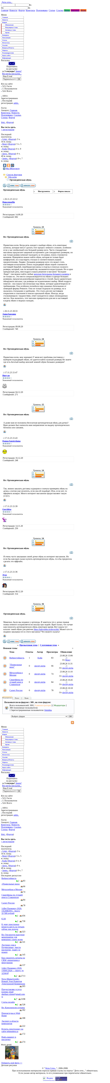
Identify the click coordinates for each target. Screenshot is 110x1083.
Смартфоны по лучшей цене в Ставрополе (16, 682)
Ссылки (59, 10)
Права (26, 698)
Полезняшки (42, 10)
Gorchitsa (6, 509)
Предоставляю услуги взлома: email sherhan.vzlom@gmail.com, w (13, 993)
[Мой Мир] (12, 165)
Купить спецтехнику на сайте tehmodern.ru (12, 1030)
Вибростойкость (16, 658)
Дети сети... (6, 2)
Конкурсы (30, 10)
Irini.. (3, 122)
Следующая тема (48, 645)
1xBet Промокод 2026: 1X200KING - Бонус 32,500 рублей (11, 910)
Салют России (16, 690)
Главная (4, 10)
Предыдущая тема (28, 645)
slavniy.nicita (39, 666)
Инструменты (44, 191)
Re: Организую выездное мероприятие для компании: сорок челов (13, 937)
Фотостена (6, 42)
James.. (5, 158)
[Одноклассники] (8, 165)
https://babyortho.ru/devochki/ (46, 629)
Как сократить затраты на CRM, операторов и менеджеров (13, 960)
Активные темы (10, 30)
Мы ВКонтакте (13, 168)
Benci (4, 144)
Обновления (9, 25)
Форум (21, 10)
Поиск (17, 698)
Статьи (52, 10)
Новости (13, 10)
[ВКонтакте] (4, 165)
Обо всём (12, 177)
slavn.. (5, 154)
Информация (6, 58)
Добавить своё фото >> (11, 1063)
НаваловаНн (8, 202)
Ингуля (6, 375)
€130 (3, 919)
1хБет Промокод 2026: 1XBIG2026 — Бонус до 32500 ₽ (12, 970)
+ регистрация (7, 129)
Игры (83, 10)
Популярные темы (11, 27)
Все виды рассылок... (12, 74)
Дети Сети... (50, 1068)
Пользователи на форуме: (10, 698)
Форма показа (64, 191)
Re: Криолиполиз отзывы (13, 1007)
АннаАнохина (9, 314)
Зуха (4, 575)
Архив (7, 32)
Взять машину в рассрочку (8, 1038)
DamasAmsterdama (11, 441)
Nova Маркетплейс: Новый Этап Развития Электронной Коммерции (13, 981)
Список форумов (14, 175)
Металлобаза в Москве (16, 674)
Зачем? (18, 71)
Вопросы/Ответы (8, 48)
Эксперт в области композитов (10, 1022)
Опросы (5, 50)
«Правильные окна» (10, 884)
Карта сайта (6, 55)
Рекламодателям (8, 53)
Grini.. (5, 139)
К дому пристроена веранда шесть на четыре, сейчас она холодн (13, 926)
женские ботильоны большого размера (51, 274)
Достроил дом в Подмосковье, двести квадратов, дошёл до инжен (11, 948)
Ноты (67, 10)
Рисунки (75, 10)
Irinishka (48, 710)
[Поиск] (2, 8)
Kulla (4, 149)
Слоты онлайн (8, 1002)
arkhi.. (16, 103)
